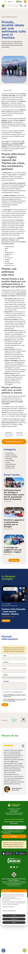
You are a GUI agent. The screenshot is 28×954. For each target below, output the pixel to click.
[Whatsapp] (25, 1)
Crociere (7, 462)
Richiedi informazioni (14, 442)
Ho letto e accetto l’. (13, 691)
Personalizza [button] (14, 919)
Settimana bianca (11, 17)
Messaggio (6, 681)
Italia (13, 588)
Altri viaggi (8, 458)
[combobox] (13, 5)
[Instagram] (17, 867)
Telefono (5, 675)
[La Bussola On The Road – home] (3, 5)
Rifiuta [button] (14, 922)
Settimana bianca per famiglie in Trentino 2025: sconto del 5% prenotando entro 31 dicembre (14, 494)
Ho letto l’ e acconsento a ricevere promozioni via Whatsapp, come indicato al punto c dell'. (14, 700)
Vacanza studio (10, 468)
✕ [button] (25, 891)
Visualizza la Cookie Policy (8, 906)
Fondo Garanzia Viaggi (13, 883)
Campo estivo (9, 453)
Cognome (6, 662)
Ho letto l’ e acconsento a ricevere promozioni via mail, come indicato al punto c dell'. (14, 695)
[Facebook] (14, 867)
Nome (5, 655)
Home (3, 17)
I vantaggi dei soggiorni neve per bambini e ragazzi (13, 549)
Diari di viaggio (9, 460)
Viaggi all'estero (10, 466)
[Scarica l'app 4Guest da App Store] (7, 853)
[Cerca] (21, 5)
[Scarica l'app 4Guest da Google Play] (20, 853)
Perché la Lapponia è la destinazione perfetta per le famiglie (14, 523)
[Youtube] (11, 867)
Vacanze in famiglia (11, 457)
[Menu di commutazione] (25, 6)
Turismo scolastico (10, 455)
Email (4, 668)
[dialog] (14, 907)
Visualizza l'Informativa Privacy (9, 910)
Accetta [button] (14, 915)
